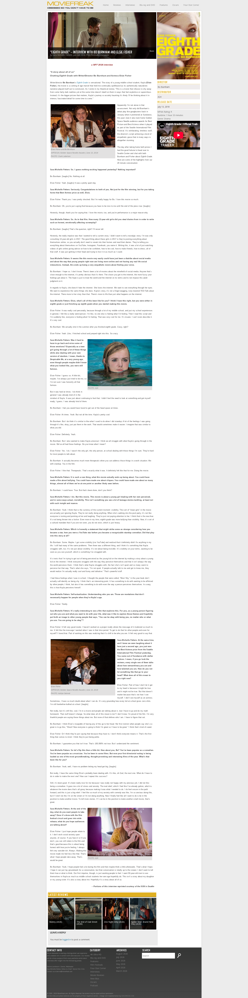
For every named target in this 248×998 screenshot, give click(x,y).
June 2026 (120, 960)
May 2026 (120, 964)
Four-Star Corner (191, 5)
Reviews (117, 5)
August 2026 (122, 953)
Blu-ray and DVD (147, 5)
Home (106, 5)
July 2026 (120, 957)
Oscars (175, 5)
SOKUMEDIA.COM (127, 996)
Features (164, 5)
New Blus (94, 978)
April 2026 (120, 967)
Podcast (94, 985)
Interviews (130, 5)
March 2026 (121, 971)
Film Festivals (93, 55)
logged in (66, 939)
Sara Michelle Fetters (62, 55)
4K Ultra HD (95, 954)
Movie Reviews (97, 975)
